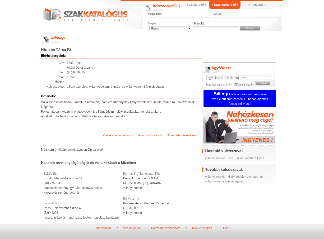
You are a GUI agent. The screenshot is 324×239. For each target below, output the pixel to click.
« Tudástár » (257, 4)
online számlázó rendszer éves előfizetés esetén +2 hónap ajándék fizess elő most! (240, 98)
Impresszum (103, 228)
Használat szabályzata (165, 228)
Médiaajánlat (131, 228)
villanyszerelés (215, 176)
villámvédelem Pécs (250, 158)
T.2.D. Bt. (50, 173)
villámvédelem (237, 176)
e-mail (71, 77)
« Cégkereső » (196, 4)
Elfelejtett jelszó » (244, 84)
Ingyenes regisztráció (242, 127)
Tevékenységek (202, 228)
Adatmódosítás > (150, 135)
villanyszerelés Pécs (219, 158)
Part (225, 228)
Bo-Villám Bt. (132, 198)
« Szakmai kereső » (225, 4)
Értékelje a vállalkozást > (116, 135)
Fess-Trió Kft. (53, 203)
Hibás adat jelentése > (182, 135)
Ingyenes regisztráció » (219, 84)
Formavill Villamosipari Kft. (141, 173)
